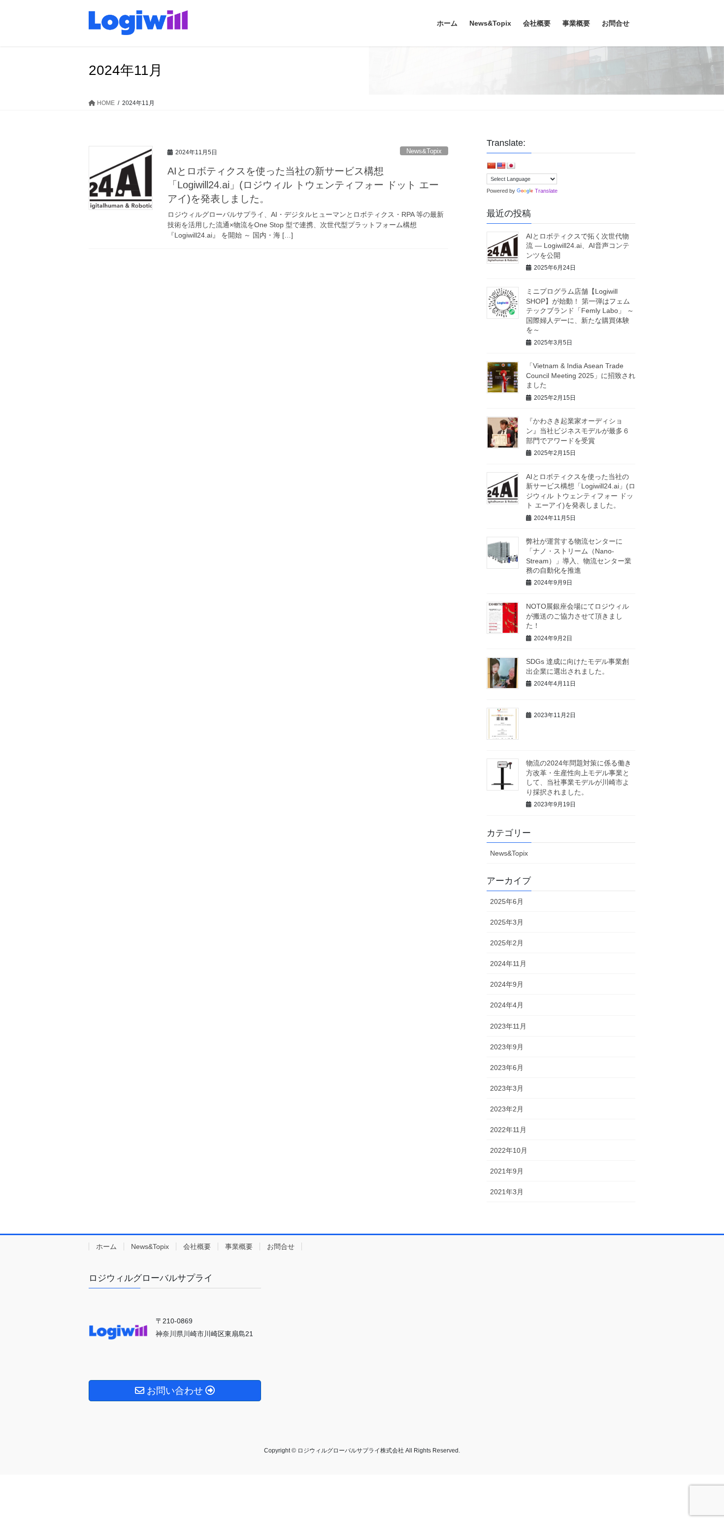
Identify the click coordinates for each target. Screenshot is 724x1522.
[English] (500, 166)
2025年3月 (507, 922)
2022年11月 (508, 1130)
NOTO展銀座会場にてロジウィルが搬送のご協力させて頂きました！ (577, 615)
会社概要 (197, 1246)
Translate (546, 191)
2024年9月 (507, 984)
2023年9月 (507, 1047)
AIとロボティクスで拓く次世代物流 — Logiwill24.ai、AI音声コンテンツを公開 (577, 245)
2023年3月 (507, 1088)
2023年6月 (507, 1068)
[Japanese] (510, 166)
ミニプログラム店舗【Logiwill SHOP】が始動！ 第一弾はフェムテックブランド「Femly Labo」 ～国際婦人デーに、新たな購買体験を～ (580, 310)
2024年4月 (507, 1005)
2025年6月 (507, 901)
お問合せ (281, 1246)
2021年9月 (507, 1171)
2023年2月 (507, 1109)
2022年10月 (508, 1150)
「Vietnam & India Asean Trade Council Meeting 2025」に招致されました (580, 375)
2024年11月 (508, 964)
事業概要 (239, 1246)
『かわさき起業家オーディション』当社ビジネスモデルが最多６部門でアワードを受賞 (577, 430)
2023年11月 (508, 1026)
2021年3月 (507, 1192)
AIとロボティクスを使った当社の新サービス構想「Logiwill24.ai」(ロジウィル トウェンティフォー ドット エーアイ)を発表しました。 (303, 185)
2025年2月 (507, 943)
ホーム (106, 1246)
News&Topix (424, 151)
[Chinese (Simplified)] (491, 166)
